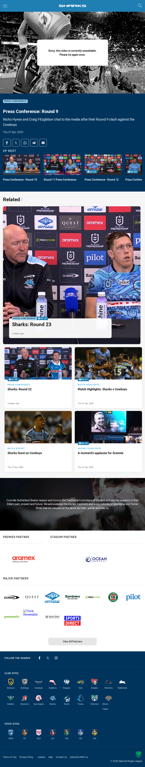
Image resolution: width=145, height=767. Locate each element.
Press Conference (15, 101)
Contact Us (61, 756)
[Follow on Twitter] (47, 658)
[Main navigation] (5, 6)
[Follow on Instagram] (56, 658)
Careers (41, 756)
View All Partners (72, 641)
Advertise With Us (79, 756)
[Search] (140, 5)
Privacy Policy (26, 756)
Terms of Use (9, 756)
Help (50, 756)
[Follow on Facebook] (39, 658)
